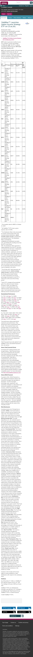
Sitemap (17, 625)
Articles (10, 17)
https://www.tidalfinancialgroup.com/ (12, 372)
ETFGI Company (7, 608)
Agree (3, 14)
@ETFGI (5, 612)
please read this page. (12, 11)
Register (27, 5)
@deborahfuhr (22, 612)
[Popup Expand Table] (1, 60)
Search (31, 3)
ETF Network (21, 608)
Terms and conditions (7, 625)
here (10, 296)
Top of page (5, 622)
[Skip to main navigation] (5, 6)
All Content (3, 17)
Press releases (17, 17)
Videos (24, 17)
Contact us (21, 5)
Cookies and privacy (23, 622)
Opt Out (9, 14)
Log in (31, 5)
